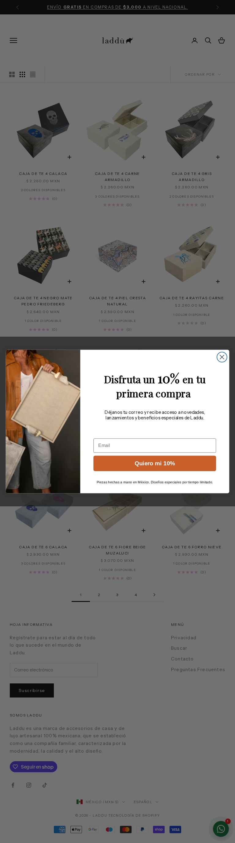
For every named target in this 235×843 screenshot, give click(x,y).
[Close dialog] (222, 357)
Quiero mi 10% (155, 463)
